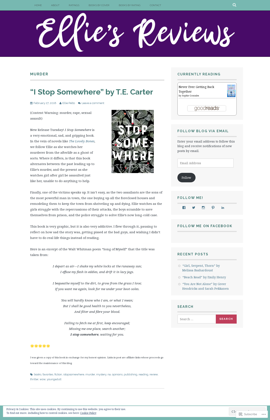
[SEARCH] (235, 5)
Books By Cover (99, 5)
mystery (101, 374)
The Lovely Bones (81, 141)
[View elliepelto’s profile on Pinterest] (213, 207)
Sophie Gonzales (190, 95)
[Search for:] (196, 319)
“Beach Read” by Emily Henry (204, 277)
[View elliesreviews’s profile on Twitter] (193, 207)
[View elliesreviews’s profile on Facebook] (184, 207)
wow (43, 379)
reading (143, 374)
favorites (48, 374)
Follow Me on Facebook (204, 226)
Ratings (74, 5)
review (154, 374)
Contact (155, 5)
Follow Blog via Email (203, 131)
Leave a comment (93, 103)
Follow (186, 178)
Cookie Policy (88, 413)
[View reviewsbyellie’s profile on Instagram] (203, 207)
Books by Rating (129, 5)
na (109, 374)
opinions (117, 374)
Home (38, 5)
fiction (58, 374)
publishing (130, 374)
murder (90, 374)
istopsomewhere (73, 374)
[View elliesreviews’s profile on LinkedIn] (222, 207)
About (55, 5)
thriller (34, 379)
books (37, 374)
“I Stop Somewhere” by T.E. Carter (91, 91)
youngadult (54, 379)
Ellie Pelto (68, 103)
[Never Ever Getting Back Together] (231, 96)
